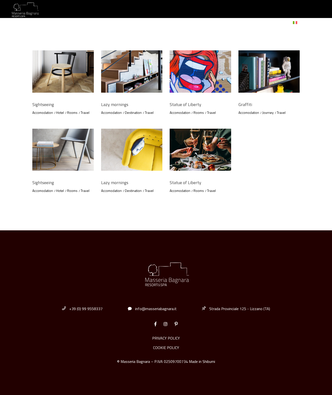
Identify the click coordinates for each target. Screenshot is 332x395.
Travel (85, 112)
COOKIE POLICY (166, 347)
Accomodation (42, 112)
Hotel (60, 112)
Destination (133, 112)
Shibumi (208, 361)
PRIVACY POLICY (166, 338)
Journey (268, 112)
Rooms (72, 112)
